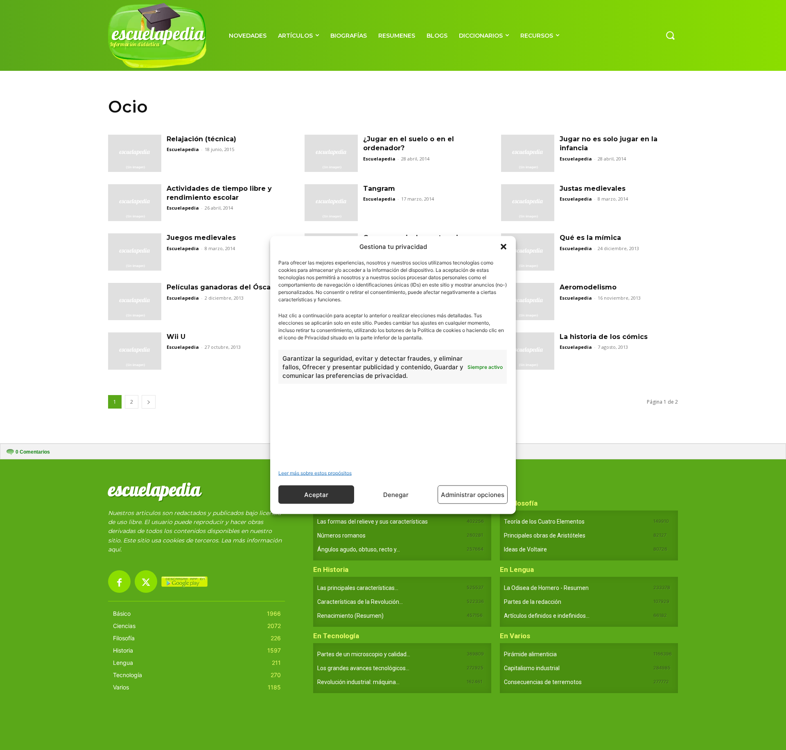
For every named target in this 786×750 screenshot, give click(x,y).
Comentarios (33, 452)
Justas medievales (593, 188)
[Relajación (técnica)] (134, 153)
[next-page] (149, 402)
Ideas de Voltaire (525, 549)
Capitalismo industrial (532, 668)
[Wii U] (134, 351)
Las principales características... (357, 588)
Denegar (396, 494)
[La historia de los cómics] (527, 351)
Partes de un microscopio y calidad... (363, 654)
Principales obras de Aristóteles (544, 535)
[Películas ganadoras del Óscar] (134, 301)
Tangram (379, 188)
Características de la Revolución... (360, 602)
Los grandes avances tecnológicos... (363, 668)
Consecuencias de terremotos (543, 682)
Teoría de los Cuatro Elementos (544, 521)
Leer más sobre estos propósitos (315, 473)
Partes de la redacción (532, 602)
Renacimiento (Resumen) (350, 615)
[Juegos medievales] (134, 252)
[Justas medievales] (527, 202)
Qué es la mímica (590, 238)
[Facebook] (119, 581)
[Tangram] (331, 202)
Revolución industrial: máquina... (358, 682)
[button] (503, 246)
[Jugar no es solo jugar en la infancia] (527, 153)
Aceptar (316, 494)
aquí (114, 549)
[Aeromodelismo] (527, 301)
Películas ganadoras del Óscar (220, 287)
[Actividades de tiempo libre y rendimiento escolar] (134, 202)
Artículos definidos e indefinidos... (547, 615)
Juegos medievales (201, 238)
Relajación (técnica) (201, 139)
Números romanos (341, 535)
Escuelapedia (183, 149)
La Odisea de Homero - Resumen (546, 588)
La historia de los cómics (604, 337)
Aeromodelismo (588, 287)
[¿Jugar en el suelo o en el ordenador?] (331, 153)
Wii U (176, 337)
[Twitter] (146, 581)
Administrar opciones (472, 494)
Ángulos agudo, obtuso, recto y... (358, 549)
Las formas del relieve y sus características (372, 521)
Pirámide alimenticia (530, 654)
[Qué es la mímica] (527, 252)
